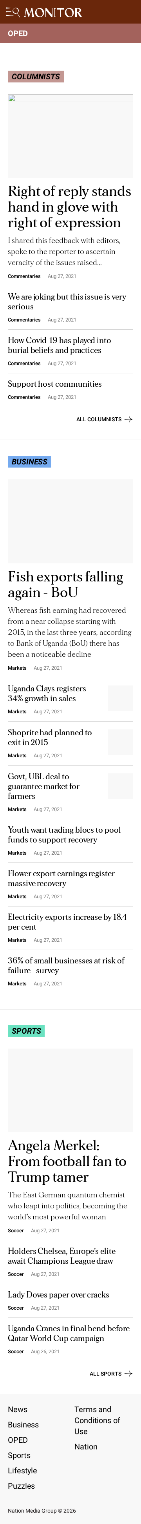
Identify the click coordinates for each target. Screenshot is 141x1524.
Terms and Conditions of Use (97, 1420)
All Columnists (98, 419)
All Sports (105, 1374)
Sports (26, 1031)
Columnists (36, 76)
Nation (85, 1446)
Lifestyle (22, 1470)
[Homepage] (53, 14)
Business (23, 1424)
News (17, 1409)
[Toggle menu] (14, 12)
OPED (18, 33)
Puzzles (21, 1486)
